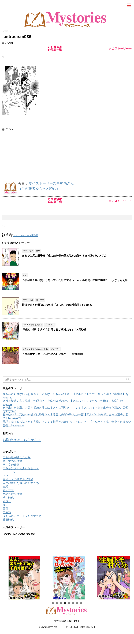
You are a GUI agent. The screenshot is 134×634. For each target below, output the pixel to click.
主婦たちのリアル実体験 (18, 479)
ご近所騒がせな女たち (17, 457)
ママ (5, 475)
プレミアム (10, 472)
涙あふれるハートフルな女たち (22, 515)
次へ (127, 576)
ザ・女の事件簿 (12, 461)
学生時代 (8, 497)
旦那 (5, 508)
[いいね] (3, 43)
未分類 (7, 512)
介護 (5, 486)
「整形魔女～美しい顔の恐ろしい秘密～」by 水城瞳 (52, 353)
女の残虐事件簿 (12, 494)
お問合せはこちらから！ (22, 440)
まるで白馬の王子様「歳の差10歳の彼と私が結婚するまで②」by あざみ (64, 255)
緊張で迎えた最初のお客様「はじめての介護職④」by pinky (57, 304)
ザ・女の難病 (11, 464)
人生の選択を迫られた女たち (21, 483)
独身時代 (8, 519)
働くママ (8, 490)
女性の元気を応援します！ (67, 621)
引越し (7, 501)
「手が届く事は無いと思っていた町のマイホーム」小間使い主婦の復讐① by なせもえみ (75, 280)
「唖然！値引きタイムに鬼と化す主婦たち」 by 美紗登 (54, 329)
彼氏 (5, 505)
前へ (7, 576)
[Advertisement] (67, 155)
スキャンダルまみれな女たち (21, 468)
